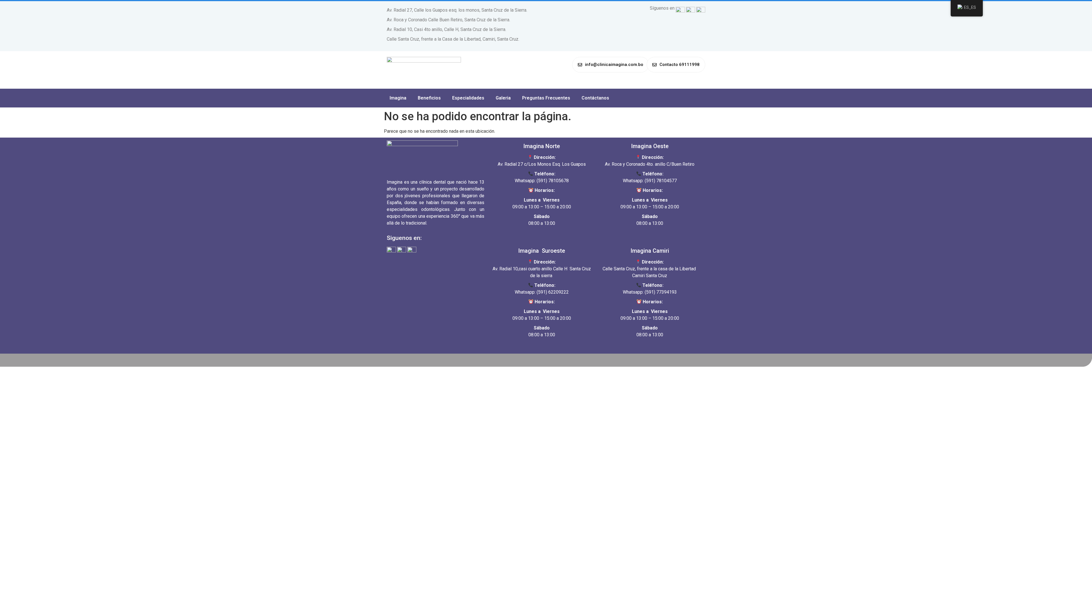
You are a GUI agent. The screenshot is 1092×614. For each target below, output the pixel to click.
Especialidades (468, 98)
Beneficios (429, 98)
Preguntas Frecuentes (546, 98)
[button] (610, 64)
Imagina (398, 98)
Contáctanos (595, 98)
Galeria (503, 98)
